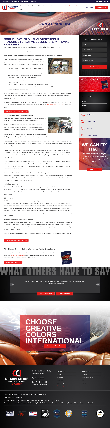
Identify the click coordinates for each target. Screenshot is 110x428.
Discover (6, 253)
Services (22, 6)
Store (48, 6)
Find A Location (61, 371)
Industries (84, 374)
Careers (22, 9)
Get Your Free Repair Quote (55, 346)
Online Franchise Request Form (55, 104)
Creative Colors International (17, 255)
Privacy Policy (20, 397)
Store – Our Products (87, 377)
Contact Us (60, 380)
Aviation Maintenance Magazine (84, 403)
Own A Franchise (73, 6)
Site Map (84, 383)
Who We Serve (31, 6)
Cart (34, 394)
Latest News (60, 377)
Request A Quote (94, 169)
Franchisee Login (42, 394)
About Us (63, 6)
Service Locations (55, 6)
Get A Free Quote (101, 7)
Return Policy (60, 383)
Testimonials (85, 105)
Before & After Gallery (88, 96)
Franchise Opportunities (39, 385)
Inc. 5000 (40, 403)
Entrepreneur (47, 403)
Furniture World (57, 403)
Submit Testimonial (64, 293)
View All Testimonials (46, 293)
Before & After (41, 6)
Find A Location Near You (101, 1)
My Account (24, 394)
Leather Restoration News (11, 394)
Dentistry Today (67, 403)
